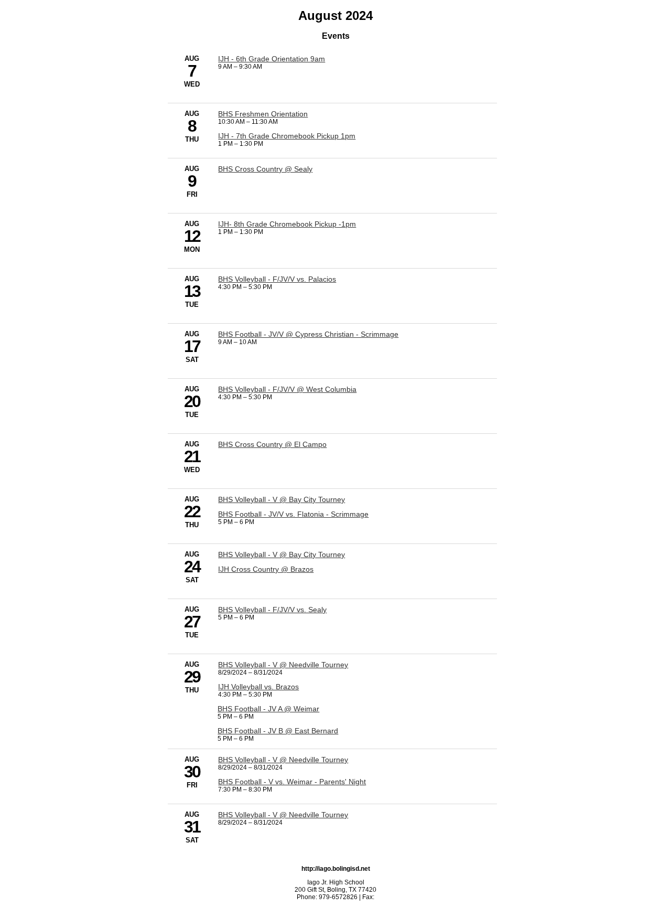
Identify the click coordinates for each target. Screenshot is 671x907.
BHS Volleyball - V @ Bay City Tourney (281, 499)
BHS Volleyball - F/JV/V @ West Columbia (287, 389)
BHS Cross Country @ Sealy (265, 169)
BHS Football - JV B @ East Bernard (278, 731)
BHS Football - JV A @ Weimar (268, 709)
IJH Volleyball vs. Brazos (258, 686)
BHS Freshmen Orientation (263, 114)
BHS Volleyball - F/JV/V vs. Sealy (272, 609)
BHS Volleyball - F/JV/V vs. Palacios (277, 279)
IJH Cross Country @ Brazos (265, 569)
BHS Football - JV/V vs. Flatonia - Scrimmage (293, 514)
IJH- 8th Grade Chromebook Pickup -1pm (287, 224)
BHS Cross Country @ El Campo (272, 444)
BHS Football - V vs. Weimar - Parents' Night (292, 781)
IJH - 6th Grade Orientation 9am (271, 59)
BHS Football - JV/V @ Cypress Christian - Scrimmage (308, 334)
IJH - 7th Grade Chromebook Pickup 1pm (286, 136)
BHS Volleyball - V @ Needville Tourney (283, 664)
